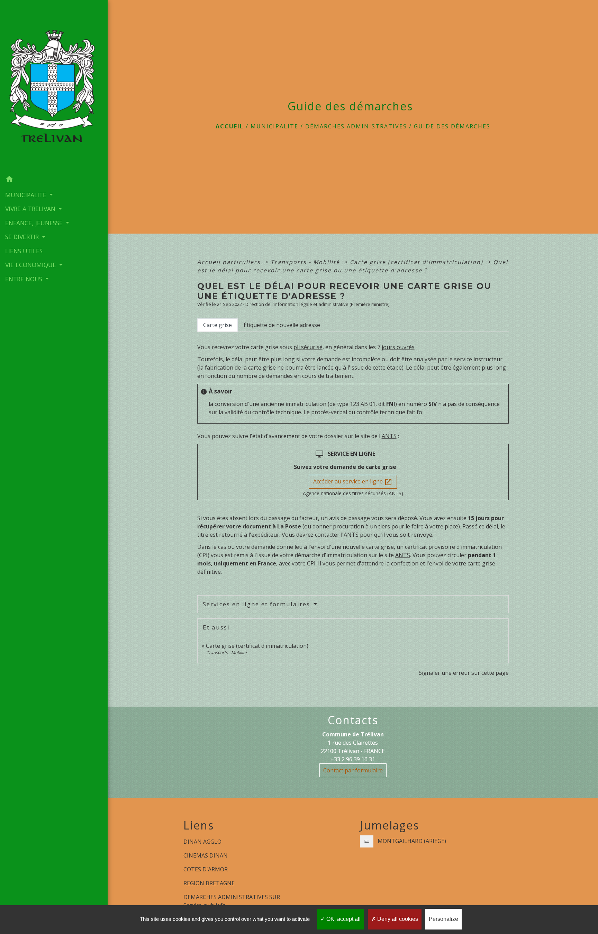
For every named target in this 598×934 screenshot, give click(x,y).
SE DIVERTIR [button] (22, 237)
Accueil (230, 126)
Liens (198, 825)
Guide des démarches (452, 126)
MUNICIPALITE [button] (26, 195)
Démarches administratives (356, 126)
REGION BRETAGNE (209, 883)
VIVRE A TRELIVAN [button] (31, 209)
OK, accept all (343, 919)
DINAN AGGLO (202, 841)
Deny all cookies (397, 919)
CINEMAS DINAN (205, 855)
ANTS (389, 436)
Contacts (353, 720)
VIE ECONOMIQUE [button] (31, 265)
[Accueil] (53, 86)
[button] (53, 180)
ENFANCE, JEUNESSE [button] (34, 223)
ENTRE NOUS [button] (24, 279)
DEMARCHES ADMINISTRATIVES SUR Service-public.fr (231, 901)
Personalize (443, 919)
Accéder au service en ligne (352, 482)
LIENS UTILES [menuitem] (24, 251)
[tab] (217, 325)
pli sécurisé (308, 347)
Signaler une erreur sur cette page (464, 673)
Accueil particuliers (230, 262)
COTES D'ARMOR (205, 869)
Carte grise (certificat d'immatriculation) (417, 262)
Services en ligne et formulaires (257, 604)
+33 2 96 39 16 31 (352, 759)
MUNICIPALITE (274, 126)
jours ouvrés (398, 347)
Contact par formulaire (353, 770)
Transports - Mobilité (306, 262)
